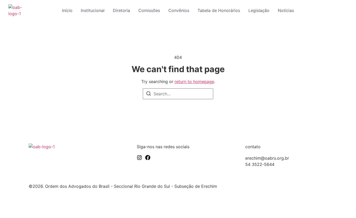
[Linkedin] (139, 157)
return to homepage (194, 81)
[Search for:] (178, 93)
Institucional (93, 10)
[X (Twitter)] (147, 157)
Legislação (258, 10)
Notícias (286, 10)
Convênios (178, 10)
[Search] (148, 94)
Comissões (149, 10)
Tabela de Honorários (219, 10)
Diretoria (121, 10)
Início (67, 10)
